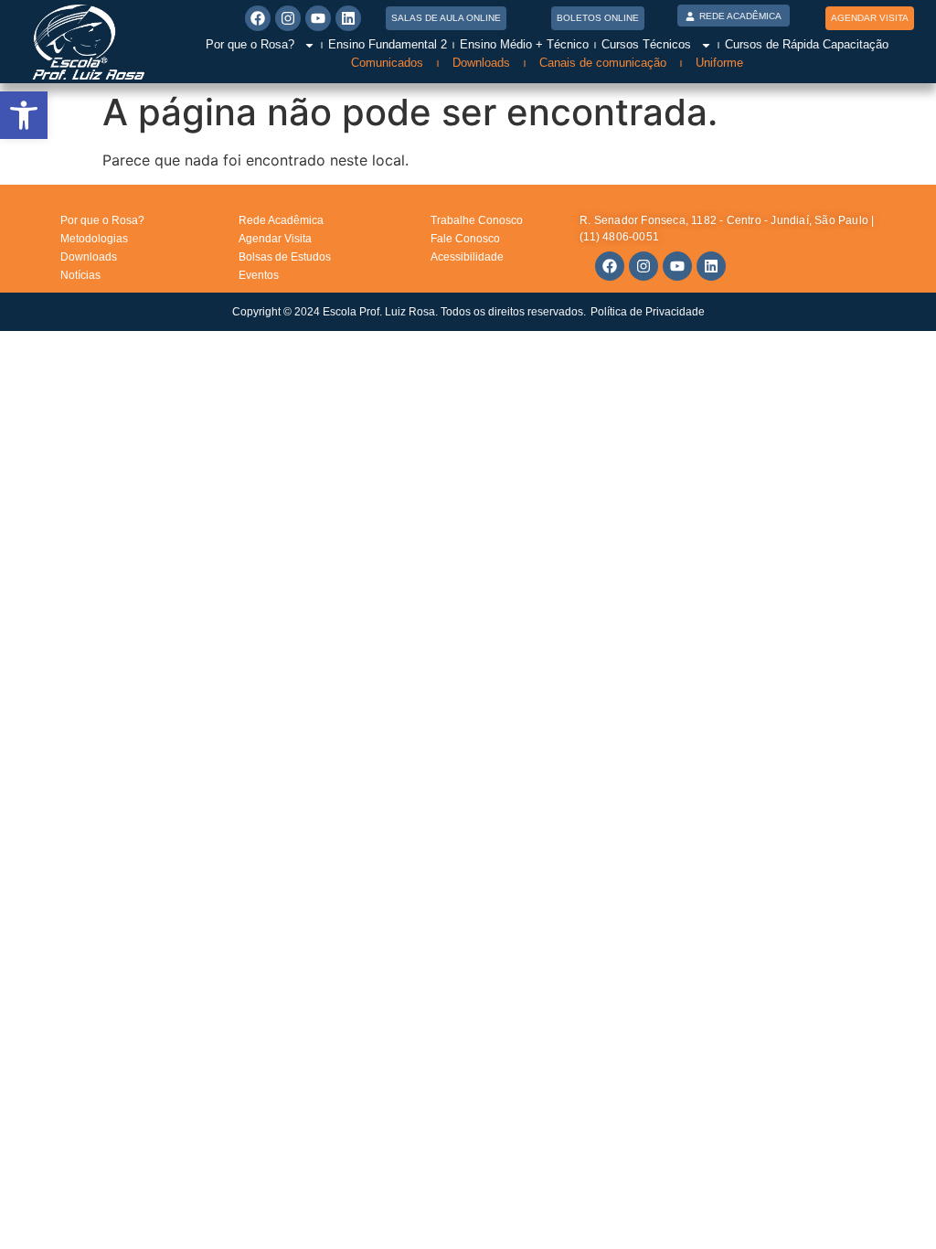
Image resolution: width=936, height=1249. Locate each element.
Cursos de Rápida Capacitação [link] (806, 44)
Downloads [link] (481, 62)
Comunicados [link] (387, 62)
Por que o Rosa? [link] (250, 44)
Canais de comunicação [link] (602, 62)
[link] (24, 115)
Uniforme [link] (719, 62)
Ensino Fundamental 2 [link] (387, 44)
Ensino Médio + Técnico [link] (524, 44)
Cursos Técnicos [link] (646, 44)
